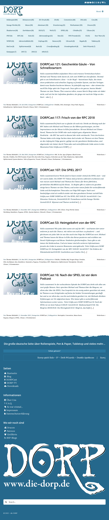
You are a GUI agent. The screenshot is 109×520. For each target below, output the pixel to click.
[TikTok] (101, 2)
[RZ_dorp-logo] (13, 7)
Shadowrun (71, 157)
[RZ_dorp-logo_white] (54, 444)
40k (56, 154)
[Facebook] (93, 2)
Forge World (70, 210)
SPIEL (26, 212)
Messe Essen (78, 315)
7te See (60, 154)
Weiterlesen (101, 105)
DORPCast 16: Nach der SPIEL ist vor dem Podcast (68, 277)
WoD (36, 107)
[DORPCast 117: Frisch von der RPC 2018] (20, 126)
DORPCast (40, 105)
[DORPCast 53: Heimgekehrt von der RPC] (20, 231)
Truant (38, 159)
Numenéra (29, 262)
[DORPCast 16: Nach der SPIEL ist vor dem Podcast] (20, 284)
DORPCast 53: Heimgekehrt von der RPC (68, 223)
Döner (63, 210)
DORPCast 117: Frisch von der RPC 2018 (67, 118)
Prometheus (43, 262)
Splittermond (17, 107)
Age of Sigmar (67, 154)
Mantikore (14, 212)
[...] (51, 97)
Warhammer (57, 159)
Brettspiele (61, 315)
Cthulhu (57, 105)
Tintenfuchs (72, 262)
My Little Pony (39, 157)
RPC (48, 262)
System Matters (18, 159)
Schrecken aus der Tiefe (58, 157)
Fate (16, 262)
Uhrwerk (25, 107)
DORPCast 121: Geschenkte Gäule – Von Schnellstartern (67, 66)
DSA (61, 105)
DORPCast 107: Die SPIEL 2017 (61, 170)
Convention (69, 315)
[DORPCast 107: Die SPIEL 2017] (20, 179)
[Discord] (86, 2)
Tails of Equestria (29, 159)
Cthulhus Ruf (64, 259)
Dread (29, 157)
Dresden (82, 259)
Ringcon (12, 318)
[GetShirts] (103, 2)
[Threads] (97, 2)
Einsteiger (67, 105)
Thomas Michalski (12, 105)
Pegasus (81, 105)
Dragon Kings (74, 259)
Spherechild (79, 157)
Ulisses (31, 107)
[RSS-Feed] (105, 2)
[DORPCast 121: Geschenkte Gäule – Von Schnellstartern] (20, 73)
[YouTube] (90, 2)
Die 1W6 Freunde (20, 157)
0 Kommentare (44, 107)
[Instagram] (95, 2)
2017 (59, 210)
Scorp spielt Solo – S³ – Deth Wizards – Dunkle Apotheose (53, 357)
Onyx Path (74, 105)
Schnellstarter (8, 107)
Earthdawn (10, 262)
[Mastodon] (99, 2)
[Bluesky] (88, 2)
